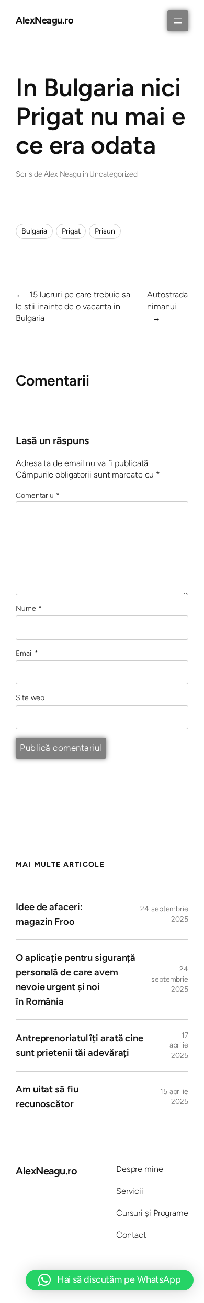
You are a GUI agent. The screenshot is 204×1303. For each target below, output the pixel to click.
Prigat (71, 231)
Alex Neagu (62, 174)
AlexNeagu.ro (44, 20)
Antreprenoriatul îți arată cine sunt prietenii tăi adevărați (79, 1045)
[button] (110, 1280)
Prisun (105, 231)
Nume (28, 608)
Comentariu (38, 495)
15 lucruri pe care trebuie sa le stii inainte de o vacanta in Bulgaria (73, 306)
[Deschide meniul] (177, 20)
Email (27, 653)
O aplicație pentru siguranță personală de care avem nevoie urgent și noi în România (75, 979)
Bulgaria (34, 231)
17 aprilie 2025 (178, 1045)
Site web (30, 697)
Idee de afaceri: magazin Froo (49, 914)
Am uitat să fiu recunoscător (47, 1097)
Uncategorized (113, 174)
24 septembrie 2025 (169, 979)
